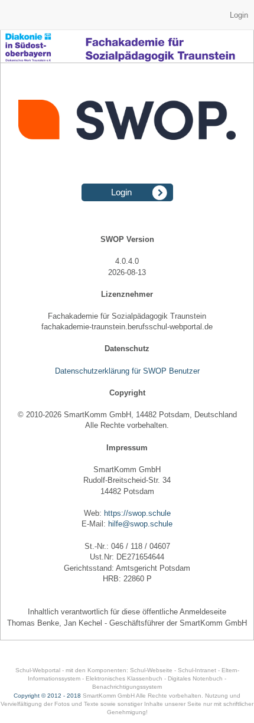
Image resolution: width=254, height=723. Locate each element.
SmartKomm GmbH (109, 695)
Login (239, 15)
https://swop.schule (137, 513)
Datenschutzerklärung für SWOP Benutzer (127, 371)
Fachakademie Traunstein (127, 59)
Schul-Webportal (37, 670)
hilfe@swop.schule (140, 523)
